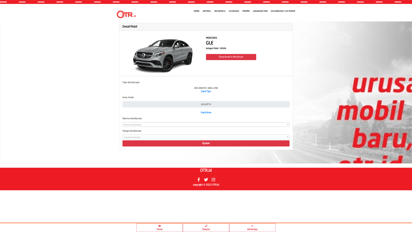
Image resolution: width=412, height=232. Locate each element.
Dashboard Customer (283, 11)
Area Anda (128, 97)
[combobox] (206, 124)
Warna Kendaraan (132, 118)
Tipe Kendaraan (131, 82)
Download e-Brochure (231, 57)
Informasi (220, 11)
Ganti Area (206, 112)
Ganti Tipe (206, 91)
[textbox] (206, 124)
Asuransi (234, 11)
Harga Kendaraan (131, 130)
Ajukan (206, 143)
